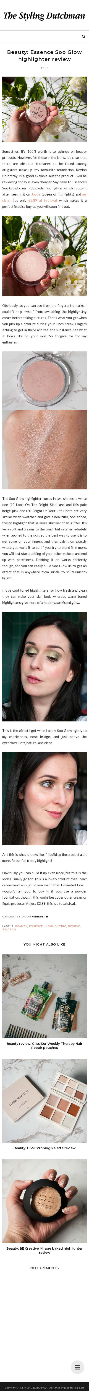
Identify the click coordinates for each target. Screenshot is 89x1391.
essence (36, 926)
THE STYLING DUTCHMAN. (32, 1387)
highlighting (55, 926)
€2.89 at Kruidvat (42, 200)
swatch (9, 929)
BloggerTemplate (74, 1387)
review (74, 926)
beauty (21, 926)
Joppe (35, 194)
